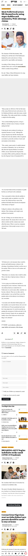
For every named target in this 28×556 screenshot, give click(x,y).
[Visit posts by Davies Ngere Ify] (3, 339)
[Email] (7, 28)
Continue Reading (14, 505)
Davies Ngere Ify (5, 23)
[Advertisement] (14, 92)
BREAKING (4, 447)
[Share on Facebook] (5, 553)
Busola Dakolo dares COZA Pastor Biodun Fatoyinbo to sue (9, 437)
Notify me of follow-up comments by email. (14, 391)
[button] (3, 2)
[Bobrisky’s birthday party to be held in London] (22, 419)
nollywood (18, 325)
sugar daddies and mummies (8, 327)
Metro (4, 511)
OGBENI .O (5, 414)
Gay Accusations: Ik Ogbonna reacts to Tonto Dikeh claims (8, 411)
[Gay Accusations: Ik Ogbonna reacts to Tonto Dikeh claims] (22, 411)
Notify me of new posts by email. (11, 395)
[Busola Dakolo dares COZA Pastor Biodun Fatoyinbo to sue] (22, 437)
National (10, 447)
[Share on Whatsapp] (12, 553)
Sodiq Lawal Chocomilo (7, 524)
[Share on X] (5, 28)
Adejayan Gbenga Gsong (7, 457)
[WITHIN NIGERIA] (14, 1)
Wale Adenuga (19, 327)
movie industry (22, 66)
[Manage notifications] (26, 553)
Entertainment (6, 8)
